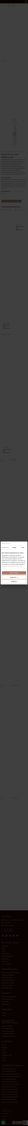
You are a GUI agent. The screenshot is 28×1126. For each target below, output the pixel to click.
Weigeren (14, 581)
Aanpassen (13, 577)
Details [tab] (14, 547)
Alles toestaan (14, 573)
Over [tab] (23, 547)
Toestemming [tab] (5, 547)
